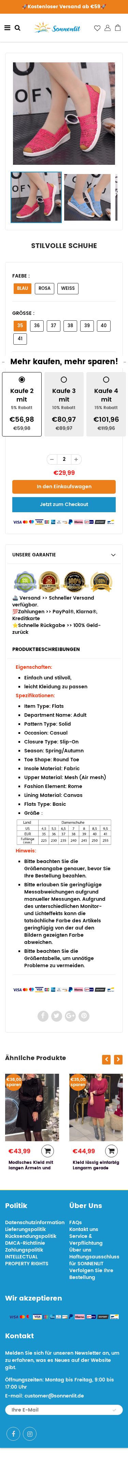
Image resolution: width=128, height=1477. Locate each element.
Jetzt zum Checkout (64, 504)
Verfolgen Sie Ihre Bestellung (91, 1274)
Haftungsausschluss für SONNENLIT (94, 1260)
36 (37, 326)
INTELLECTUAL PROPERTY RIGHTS (26, 1260)
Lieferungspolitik (25, 1229)
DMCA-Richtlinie (25, 1243)
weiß (68, 288)
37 (53, 326)
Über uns (80, 1250)
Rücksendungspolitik (30, 1236)
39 (87, 326)
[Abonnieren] (114, 1410)
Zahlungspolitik (24, 1250)
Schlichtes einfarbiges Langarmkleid (113, 1168)
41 (20, 339)
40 (103, 326)
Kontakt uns (83, 1229)
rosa (45, 288)
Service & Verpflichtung (86, 1239)
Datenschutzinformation (35, 1223)
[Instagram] (30, 1434)
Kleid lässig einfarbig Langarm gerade (57, 1165)
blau (22, 288)
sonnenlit (88, 1462)
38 (70, 326)
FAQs (75, 1223)
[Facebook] (13, 1434)
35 (20, 326)
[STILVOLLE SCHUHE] (64, 113)
